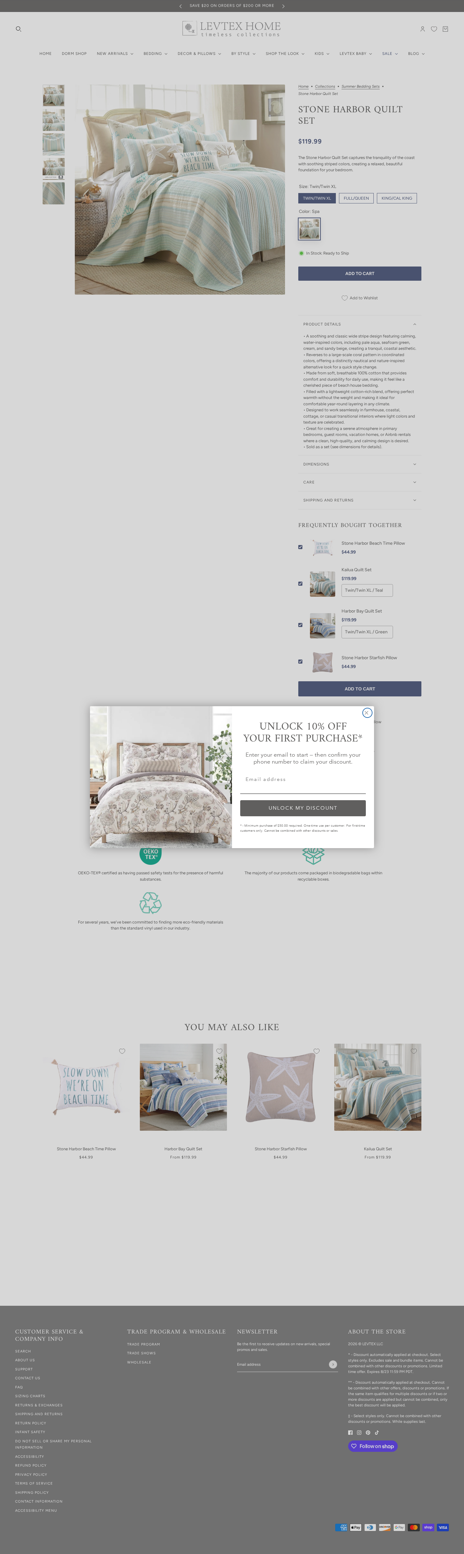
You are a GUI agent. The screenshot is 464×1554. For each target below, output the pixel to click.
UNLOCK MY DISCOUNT (303, 808)
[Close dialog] (367, 713)
